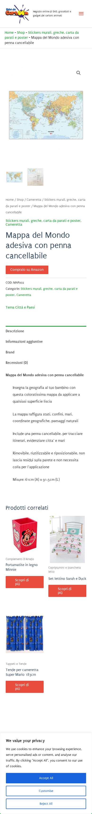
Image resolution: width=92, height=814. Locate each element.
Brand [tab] (10, 352)
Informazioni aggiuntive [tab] (24, 341)
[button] (78, 73)
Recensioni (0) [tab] (17, 363)
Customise (46, 791)
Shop (21, 33)
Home (9, 33)
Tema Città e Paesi (20, 307)
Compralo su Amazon (27, 270)
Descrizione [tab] (15, 331)
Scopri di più (22, 582)
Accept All (46, 778)
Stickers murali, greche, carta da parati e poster (43, 221)
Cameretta (34, 200)
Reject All (46, 803)
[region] (46, 773)
